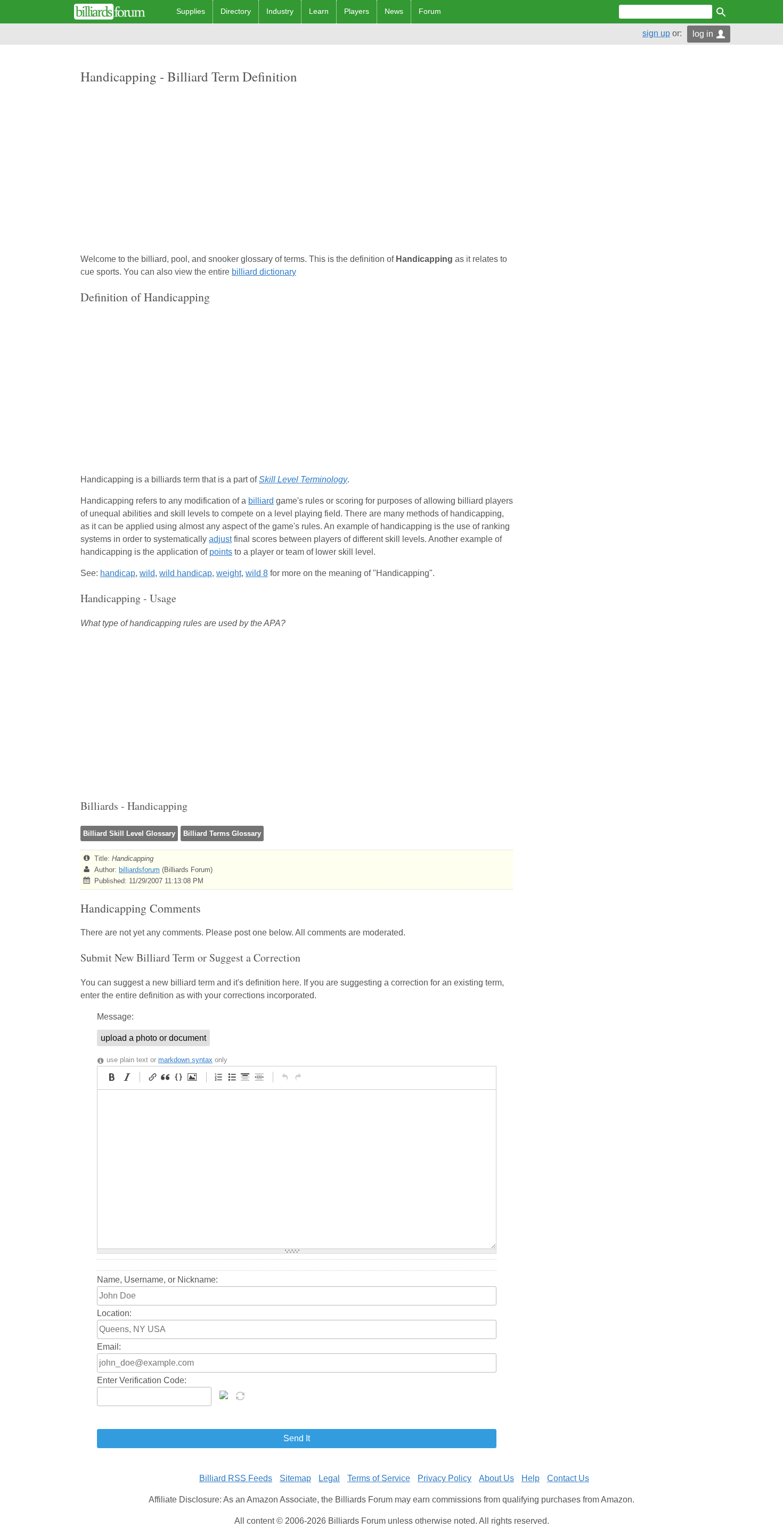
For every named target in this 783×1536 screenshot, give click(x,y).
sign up (656, 33)
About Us (496, 1478)
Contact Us (568, 1478)
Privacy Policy (444, 1478)
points (220, 551)
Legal (329, 1478)
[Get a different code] (241, 1395)
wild (147, 573)
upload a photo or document (153, 1037)
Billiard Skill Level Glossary (129, 833)
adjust (220, 539)
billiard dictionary (264, 271)
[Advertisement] (296, 169)
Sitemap (295, 1478)
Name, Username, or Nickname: (157, 1279)
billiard (261, 500)
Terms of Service (378, 1478)
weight (228, 573)
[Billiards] (110, 11)
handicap (117, 573)
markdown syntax (185, 1060)
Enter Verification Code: (141, 1380)
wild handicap (185, 573)
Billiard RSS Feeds (235, 1478)
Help (530, 1478)
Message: (115, 1016)
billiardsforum (139, 870)
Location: (114, 1313)
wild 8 (257, 573)
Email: (109, 1346)
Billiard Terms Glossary (222, 833)
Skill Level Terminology (303, 479)
